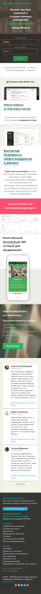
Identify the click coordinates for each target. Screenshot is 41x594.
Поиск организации (9, 556)
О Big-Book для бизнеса (11, 529)
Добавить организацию (15, 509)
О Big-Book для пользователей (13, 526)
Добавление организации (11, 561)
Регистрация (13, 346)
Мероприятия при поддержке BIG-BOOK (17, 519)
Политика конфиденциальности (14, 541)
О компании (7, 536)
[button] (16, 585)
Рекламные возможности (12, 514)
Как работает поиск (9, 559)
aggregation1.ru (8, 581)
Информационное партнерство (13, 534)
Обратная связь (8, 531)
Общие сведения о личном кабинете (15, 554)
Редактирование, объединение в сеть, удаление (19, 564)
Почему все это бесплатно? (12, 551)
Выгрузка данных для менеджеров (15, 516)
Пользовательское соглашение (13, 539)
